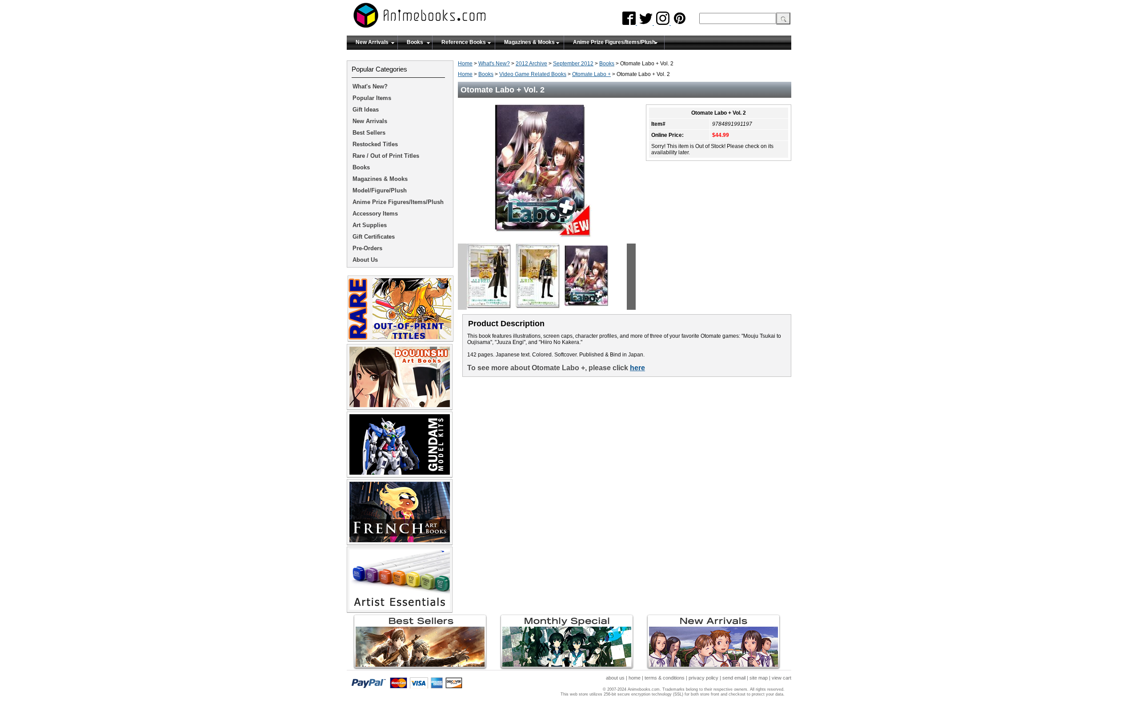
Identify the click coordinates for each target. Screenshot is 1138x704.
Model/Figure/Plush (380, 190)
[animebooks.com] (456, 18)
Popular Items (372, 98)
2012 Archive (531, 63)
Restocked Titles (375, 144)
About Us (365, 259)
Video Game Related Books (532, 74)
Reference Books (463, 42)
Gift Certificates (374, 236)
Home (465, 63)
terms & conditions (665, 677)
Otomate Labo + (591, 74)
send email (733, 677)
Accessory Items (375, 213)
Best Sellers (369, 132)
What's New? (494, 63)
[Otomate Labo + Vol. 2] (547, 240)
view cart (781, 677)
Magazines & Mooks (529, 42)
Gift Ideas (366, 109)
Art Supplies (370, 225)
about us (615, 677)
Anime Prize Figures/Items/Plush (614, 42)
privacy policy (703, 677)
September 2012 (573, 63)
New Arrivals (372, 42)
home (635, 677)
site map (758, 677)
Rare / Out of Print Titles (386, 155)
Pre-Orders (367, 248)
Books (415, 42)
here (637, 368)
